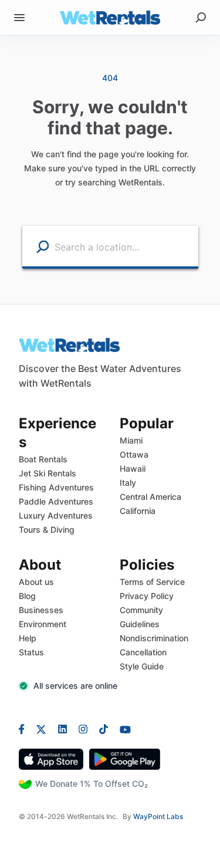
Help (27, 638)
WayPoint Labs (158, 816)
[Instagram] (83, 729)
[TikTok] (103, 729)
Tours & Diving (47, 529)
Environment (42, 624)
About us (36, 582)
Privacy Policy (147, 596)
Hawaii (132, 468)
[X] (41, 729)
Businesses (41, 610)
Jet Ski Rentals (47, 473)
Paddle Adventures (56, 501)
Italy (128, 483)
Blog (27, 596)
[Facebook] (25, 729)
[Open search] (200, 17)
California (137, 511)
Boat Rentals (43, 459)
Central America (150, 497)
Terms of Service (152, 582)
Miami (131, 440)
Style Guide (142, 666)
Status (31, 652)
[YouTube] (122, 729)
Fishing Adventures (56, 487)
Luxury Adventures (56, 515)
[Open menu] (19, 17)
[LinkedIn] (62, 729)
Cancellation (143, 652)
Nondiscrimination (154, 638)
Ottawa (134, 454)
